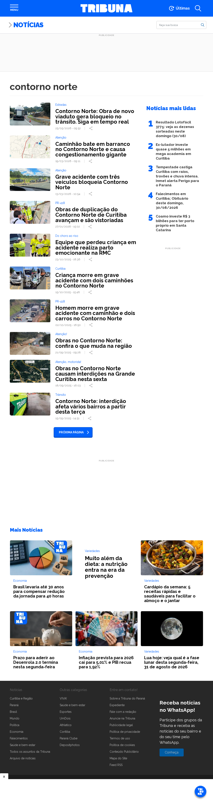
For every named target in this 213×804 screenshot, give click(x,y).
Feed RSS (116, 765)
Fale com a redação (123, 711)
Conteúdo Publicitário (124, 751)
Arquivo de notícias (23, 758)
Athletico (66, 725)
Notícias (28, 25)
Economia (16, 731)
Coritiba (65, 731)
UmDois (65, 718)
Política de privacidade (125, 731)
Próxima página (71, 432)
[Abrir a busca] (198, 8)
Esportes (66, 711)
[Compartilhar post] (91, 128)
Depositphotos (70, 745)
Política (14, 725)
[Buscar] (202, 25)
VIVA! (63, 698)
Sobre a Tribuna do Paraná (127, 698)
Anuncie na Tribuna (122, 718)
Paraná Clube (68, 738)
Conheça (171, 752)
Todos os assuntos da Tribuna (30, 751)
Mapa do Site (118, 758)
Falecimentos (19, 738)
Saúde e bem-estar (22, 745)
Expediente (117, 705)
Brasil (13, 711)
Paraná (14, 705)
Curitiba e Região (21, 698)
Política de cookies (122, 745)
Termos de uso (120, 738)
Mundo (14, 718)
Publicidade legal (121, 725)
